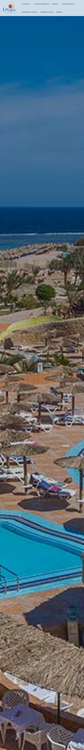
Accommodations (42, 4)
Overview (26, 4)
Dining (54, 4)
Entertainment (68, 4)
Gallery (59, 12)
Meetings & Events (29, 12)
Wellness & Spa (46, 12)
